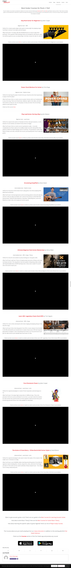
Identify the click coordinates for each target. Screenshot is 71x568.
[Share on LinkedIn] (52, 550)
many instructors (39, 531)
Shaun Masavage (14, 556)
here (20, 42)
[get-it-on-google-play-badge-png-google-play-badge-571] (45, 543)
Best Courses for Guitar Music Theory (48, 520)
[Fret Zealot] (6, 2)
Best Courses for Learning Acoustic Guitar (53, 517)
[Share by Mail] (62, 550)
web (46, 11)
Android (38, 11)
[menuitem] (50, 2)
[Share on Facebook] (8, 550)
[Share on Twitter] (19, 550)
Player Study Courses (57, 523)
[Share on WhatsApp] (30, 550)
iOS (43, 11)
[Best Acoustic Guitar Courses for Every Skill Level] (70, 284)
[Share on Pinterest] (41, 550)
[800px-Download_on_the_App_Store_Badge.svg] (26, 543)
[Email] (17, 559)
